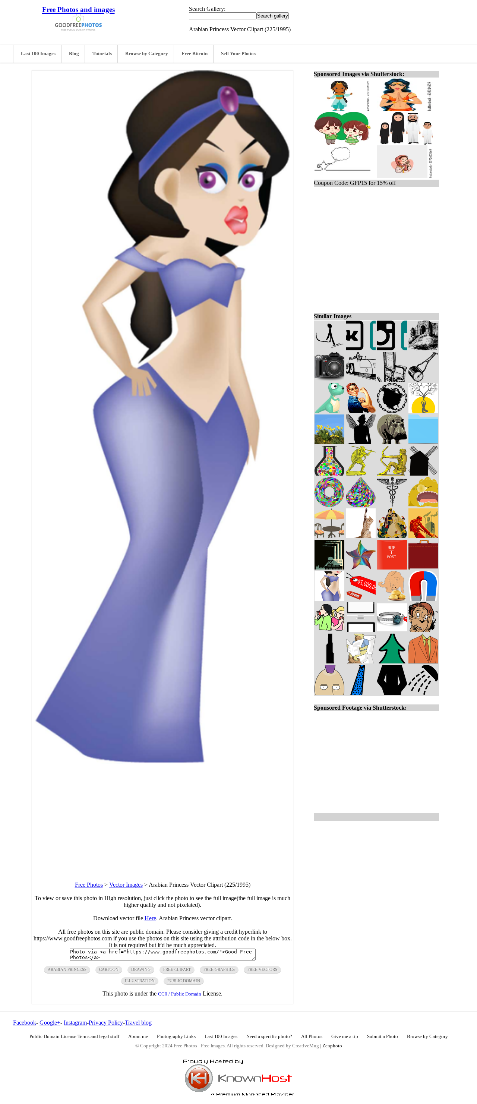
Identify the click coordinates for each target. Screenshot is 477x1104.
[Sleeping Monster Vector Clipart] (423, 505)
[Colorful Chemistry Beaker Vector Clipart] (329, 473)
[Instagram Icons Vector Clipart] (392, 348)
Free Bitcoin (194, 53)
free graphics (219, 969)
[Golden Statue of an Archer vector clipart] (392, 473)
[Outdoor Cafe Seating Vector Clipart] (329, 536)
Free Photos (89, 884)
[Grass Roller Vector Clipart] (423, 379)
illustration (140, 980)
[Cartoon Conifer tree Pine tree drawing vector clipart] (392, 661)
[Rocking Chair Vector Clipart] (392, 379)
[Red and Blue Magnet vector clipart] (423, 599)
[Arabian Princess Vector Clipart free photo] (162, 761)
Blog (74, 53)
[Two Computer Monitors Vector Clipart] (361, 630)
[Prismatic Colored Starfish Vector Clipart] (361, 567)
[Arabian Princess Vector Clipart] (329, 599)
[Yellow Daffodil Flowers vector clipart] (329, 442)
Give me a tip (344, 1036)
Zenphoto (332, 1045)
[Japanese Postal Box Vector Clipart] (392, 567)
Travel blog (138, 1022)
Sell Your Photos (238, 53)
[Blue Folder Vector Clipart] (423, 442)
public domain (183, 980)
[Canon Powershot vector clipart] (329, 379)
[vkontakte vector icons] (361, 348)
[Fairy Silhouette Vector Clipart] (361, 442)
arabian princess (67, 969)
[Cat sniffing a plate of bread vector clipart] (392, 599)
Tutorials (102, 53)
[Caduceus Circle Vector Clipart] (392, 505)
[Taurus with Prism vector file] (329, 505)
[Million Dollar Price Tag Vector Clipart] (361, 599)
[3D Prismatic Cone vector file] (361, 505)
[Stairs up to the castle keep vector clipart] (423, 348)
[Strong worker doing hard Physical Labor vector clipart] (423, 536)
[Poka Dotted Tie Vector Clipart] (361, 693)
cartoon (109, 969)
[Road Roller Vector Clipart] (361, 379)
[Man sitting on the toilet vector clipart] (361, 661)
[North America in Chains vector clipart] (392, 411)
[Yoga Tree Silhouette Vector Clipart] (423, 411)
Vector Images (126, 884)
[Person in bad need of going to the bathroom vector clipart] (392, 693)
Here (150, 918)
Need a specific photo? (269, 1036)
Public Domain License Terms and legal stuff (74, 1036)
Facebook (24, 1022)
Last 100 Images (38, 53)
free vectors (262, 969)
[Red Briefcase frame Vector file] (423, 567)
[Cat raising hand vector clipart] (361, 536)
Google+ (50, 1022)
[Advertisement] (162, 816)
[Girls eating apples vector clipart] (329, 630)
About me (138, 1036)
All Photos (311, 1036)
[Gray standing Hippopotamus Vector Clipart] (392, 442)
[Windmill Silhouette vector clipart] (423, 473)
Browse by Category (146, 53)
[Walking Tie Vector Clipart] (329, 348)
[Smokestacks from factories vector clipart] (329, 567)
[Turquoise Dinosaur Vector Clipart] (329, 411)
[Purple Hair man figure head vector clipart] (329, 693)
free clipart (177, 969)
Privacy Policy (106, 1022)
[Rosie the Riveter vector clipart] (361, 411)
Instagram (75, 1022)
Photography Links (176, 1036)
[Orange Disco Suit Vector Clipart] (423, 661)
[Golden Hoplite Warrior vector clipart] (361, 473)
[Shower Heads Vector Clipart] (423, 693)
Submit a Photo (382, 1036)
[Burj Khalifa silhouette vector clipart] (329, 661)
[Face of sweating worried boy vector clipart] (423, 630)
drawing (141, 969)
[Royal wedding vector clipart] (392, 536)
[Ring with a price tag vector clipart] (392, 630)
